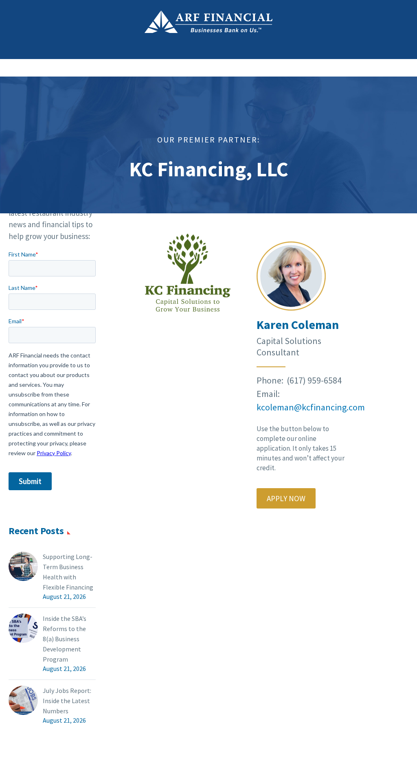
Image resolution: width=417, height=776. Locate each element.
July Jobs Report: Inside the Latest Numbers (67, 700)
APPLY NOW (286, 498)
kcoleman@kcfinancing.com (311, 407)
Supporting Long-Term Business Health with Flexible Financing (68, 571)
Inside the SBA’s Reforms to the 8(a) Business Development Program (64, 638)
